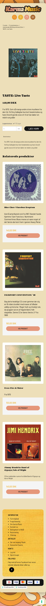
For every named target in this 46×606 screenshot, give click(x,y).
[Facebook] (11, 569)
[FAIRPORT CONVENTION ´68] (23, 270)
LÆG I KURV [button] (34, 128)
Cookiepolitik (22, 587)
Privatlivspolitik (9, 587)
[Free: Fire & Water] (23, 363)
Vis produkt (23, 235)
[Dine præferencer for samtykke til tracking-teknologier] (41, 601)
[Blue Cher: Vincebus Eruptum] (23, 182)
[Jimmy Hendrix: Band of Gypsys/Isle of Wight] (23, 442)
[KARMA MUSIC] (23, 9)
